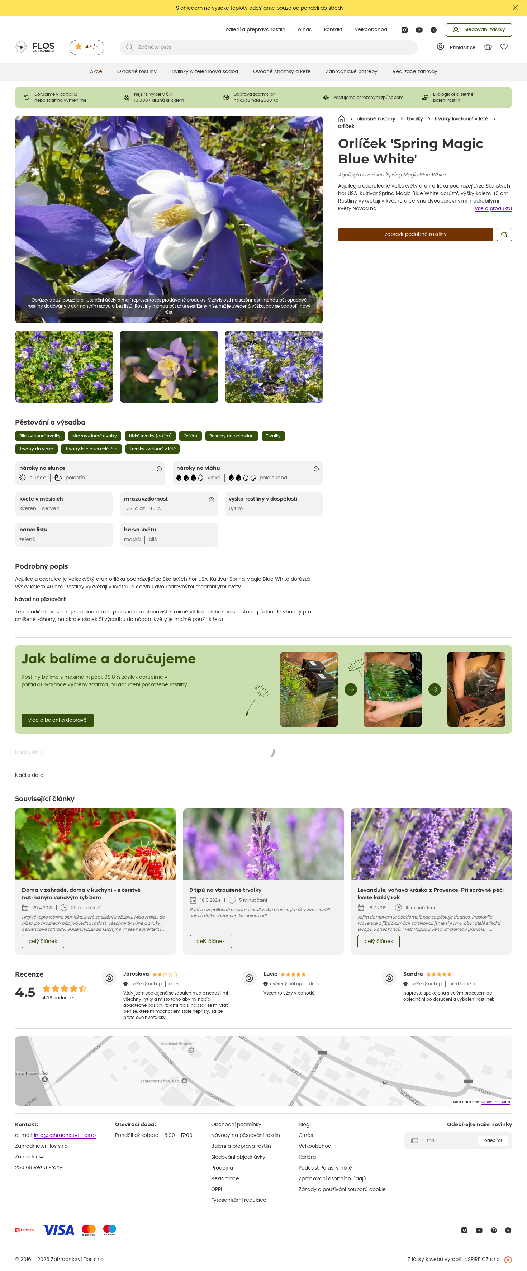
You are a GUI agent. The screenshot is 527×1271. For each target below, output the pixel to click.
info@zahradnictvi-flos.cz (65, 1135)
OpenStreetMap (495, 1102)
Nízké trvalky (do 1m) (150, 436)
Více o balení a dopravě (57, 720)
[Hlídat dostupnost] (504, 234)
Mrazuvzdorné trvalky (94, 436)
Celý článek (43, 941)
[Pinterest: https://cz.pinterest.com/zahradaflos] (493, 1230)
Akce (96, 71)
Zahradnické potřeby (352, 71)
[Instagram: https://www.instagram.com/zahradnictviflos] (404, 30)
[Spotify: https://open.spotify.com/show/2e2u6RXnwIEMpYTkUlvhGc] (434, 30)
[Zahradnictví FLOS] (34, 47)
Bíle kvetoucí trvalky (40, 436)
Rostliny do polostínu (231, 436)
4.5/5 (92, 46)
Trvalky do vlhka (36, 449)
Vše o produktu (493, 208)
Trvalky (273, 436)
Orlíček (191, 436)
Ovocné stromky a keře (282, 71)
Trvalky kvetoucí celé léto (91, 449)
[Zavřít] (515, 8)
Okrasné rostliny (137, 71)
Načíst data (145, 753)
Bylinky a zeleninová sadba (205, 71)
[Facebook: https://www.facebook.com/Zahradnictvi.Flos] (508, 1230)
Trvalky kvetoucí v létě (153, 449)
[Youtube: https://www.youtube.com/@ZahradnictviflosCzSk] (419, 30)
